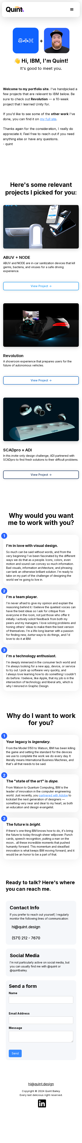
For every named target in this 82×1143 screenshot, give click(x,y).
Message (15, 1028)
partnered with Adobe (53, 795)
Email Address (19, 1013)
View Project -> (41, 286)
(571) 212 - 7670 (26, 938)
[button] (72, 10)
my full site (48, 119)
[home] (14, 8)
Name (13, 993)
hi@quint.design (26, 927)
